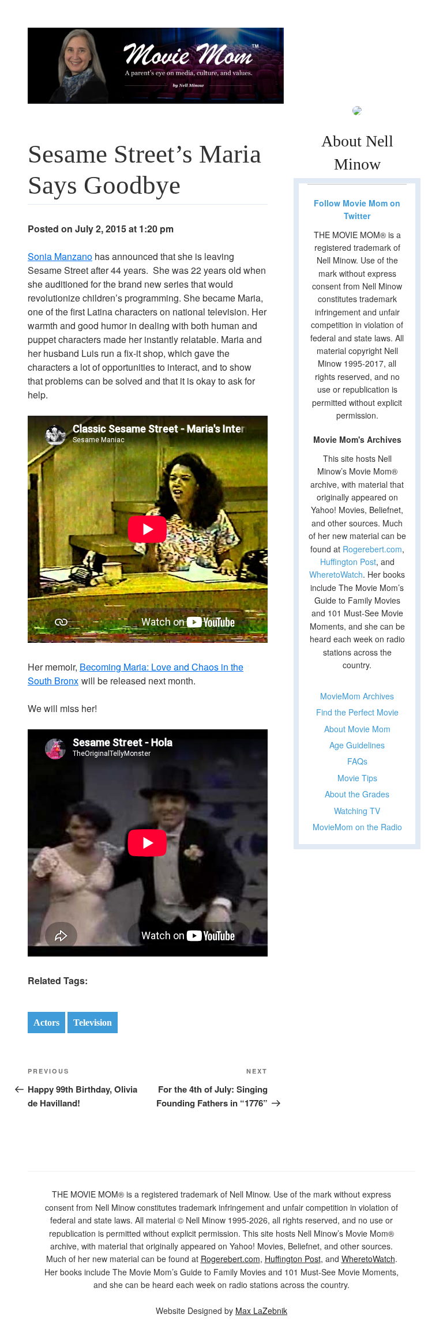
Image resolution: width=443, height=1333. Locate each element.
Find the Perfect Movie (357, 712)
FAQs (357, 761)
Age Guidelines (357, 745)
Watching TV (357, 810)
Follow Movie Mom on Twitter (357, 209)
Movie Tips (357, 778)
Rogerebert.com (372, 549)
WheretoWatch (336, 574)
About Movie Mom (357, 729)
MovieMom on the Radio (357, 827)
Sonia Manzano (60, 256)
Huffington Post (348, 561)
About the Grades (357, 794)
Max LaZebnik (261, 1310)
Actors (46, 1022)
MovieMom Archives (357, 696)
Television (92, 1022)
